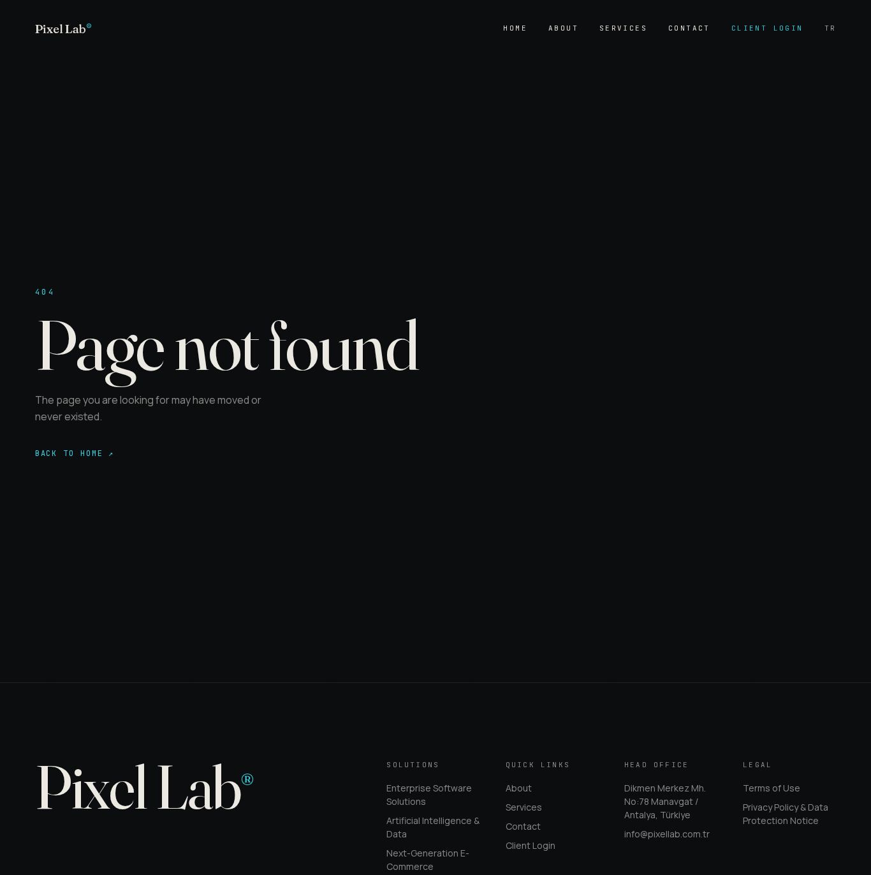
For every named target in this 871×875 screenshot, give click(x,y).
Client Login (767, 28)
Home (515, 28)
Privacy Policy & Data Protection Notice (785, 814)
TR (830, 28)
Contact (689, 28)
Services (623, 28)
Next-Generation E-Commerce (427, 859)
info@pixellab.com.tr (667, 834)
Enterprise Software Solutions (429, 794)
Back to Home (74, 453)
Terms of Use (771, 788)
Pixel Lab (63, 28)
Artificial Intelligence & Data (432, 827)
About (563, 28)
